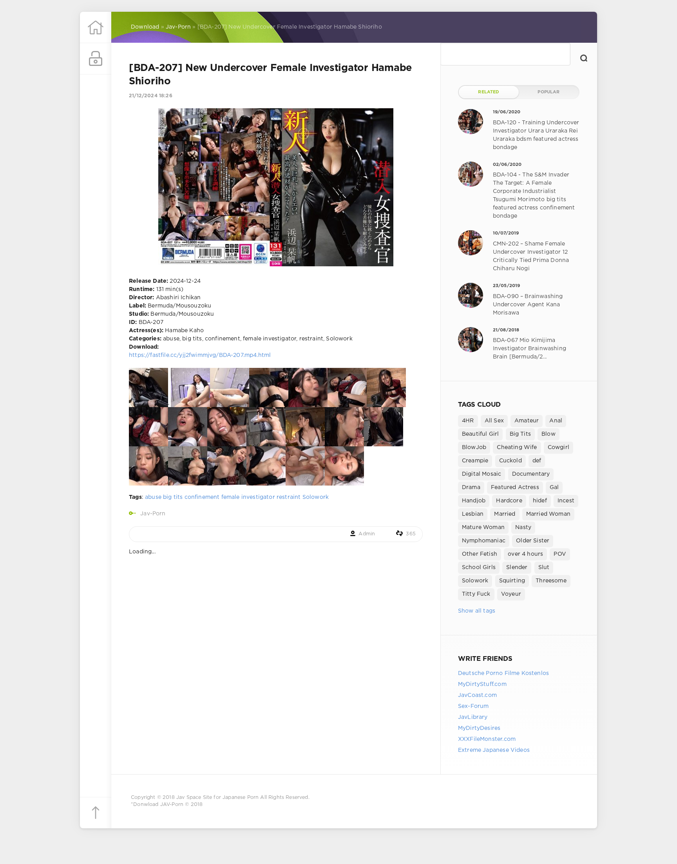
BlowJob (474, 447)
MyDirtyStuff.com (482, 684)
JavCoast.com (477, 695)
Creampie (475, 460)
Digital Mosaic (481, 474)
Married (504, 514)
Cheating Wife (517, 447)
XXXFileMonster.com (487, 739)
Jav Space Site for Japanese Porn (217, 797)
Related (488, 92)
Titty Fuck (476, 594)
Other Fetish (479, 554)
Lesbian (472, 514)
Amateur (526, 420)
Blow (548, 434)
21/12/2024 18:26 (150, 96)
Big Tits (520, 434)
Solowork (315, 497)
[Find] (584, 58)
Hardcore (509, 500)
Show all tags (476, 611)
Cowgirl (558, 447)
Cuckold (510, 460)
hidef (540, 500)
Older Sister (532, 540)
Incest (566, 500)
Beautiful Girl (480, 434)
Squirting (512, 580)
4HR (468, 420)
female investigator (248, 497)
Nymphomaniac (483, 540)
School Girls (479, 567)
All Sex (494, 420)
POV (560, 554)
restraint (289, 497)
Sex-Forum (473, 706)
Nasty (523, 527)
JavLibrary (473, 717)
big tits (173, 497)
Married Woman (548, 514)
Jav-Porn (152, 513)
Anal (555, 420)
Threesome (551, 580)
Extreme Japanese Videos (494, 750)
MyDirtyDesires (479, 728)
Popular (548, 92)
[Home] (95, 27)
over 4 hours (525, 554)
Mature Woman (483, 527)
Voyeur (511, 594)
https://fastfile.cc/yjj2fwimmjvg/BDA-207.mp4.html (200, 355)
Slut (544, 567)
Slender (516, 567)
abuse (153, 497)
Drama (471, 487)
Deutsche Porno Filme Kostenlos (503, 673)
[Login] (95, 59)
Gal (554, 487)
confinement (202, 497)
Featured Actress (515, 487)
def (536, 460)
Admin (366, 534)
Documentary (531, 474)
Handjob (473, 500)
